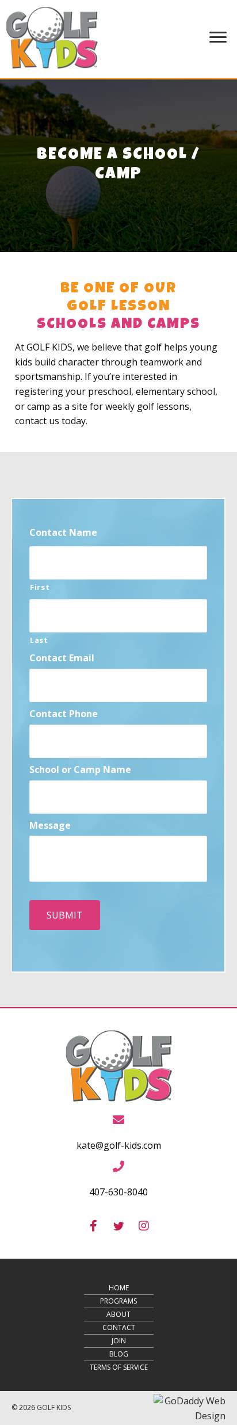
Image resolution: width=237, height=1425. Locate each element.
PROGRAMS (118, 1301)
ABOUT (118, 1314)
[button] (93, 1225)
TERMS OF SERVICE (119, 1367)
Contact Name (63, 533)
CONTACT (118, 1327)
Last (39, 640)
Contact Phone (63, 714)
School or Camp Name (80, 770)
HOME (119, 1288)
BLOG (118, 1354)
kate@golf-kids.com (119, 1145)
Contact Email (61, 658)
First (39, 587)
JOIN (119, 1341)
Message (50, 826)
